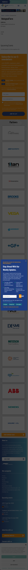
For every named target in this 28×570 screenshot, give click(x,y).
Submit (20, 296)
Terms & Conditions (7, 301)
